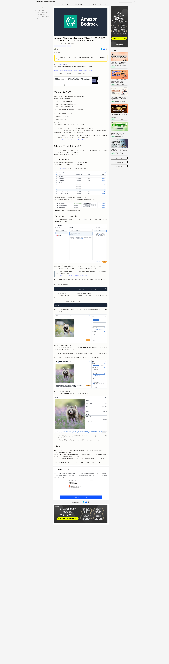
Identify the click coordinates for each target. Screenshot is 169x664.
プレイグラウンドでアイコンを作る (43, 16)
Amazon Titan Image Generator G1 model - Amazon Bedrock (72, 140)
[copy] (105, 289)
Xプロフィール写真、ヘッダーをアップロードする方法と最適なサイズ (72, 275)
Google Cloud (81, 4)
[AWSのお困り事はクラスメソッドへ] (80, 514)
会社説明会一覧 (119, 162)
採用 (106, 4)
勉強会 (100, 4)
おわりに (36, 18)
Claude (71, 4)
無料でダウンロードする (81, 497)
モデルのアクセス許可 (40, 14)
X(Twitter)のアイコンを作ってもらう (42, 12)
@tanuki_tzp (61, 64)
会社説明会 (95, 4)
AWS (67, 4)
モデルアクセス (61, 168)
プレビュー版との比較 (39, 10)
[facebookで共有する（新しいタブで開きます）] (104, 49)
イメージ (83, 219)
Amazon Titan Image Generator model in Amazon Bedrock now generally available (73, 70)
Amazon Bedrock (63, 46)
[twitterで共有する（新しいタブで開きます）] (106, 49)
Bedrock (75, 4)
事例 (103, 4)
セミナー (90, 4)
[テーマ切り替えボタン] (134, 1)
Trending (63, 4)
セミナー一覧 (119, 158)
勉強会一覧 (119, 166)
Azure (86, 4)
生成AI (69, 46)
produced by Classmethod (49, 1)
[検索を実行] (119, 1)
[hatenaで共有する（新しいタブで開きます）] (101, 49)
